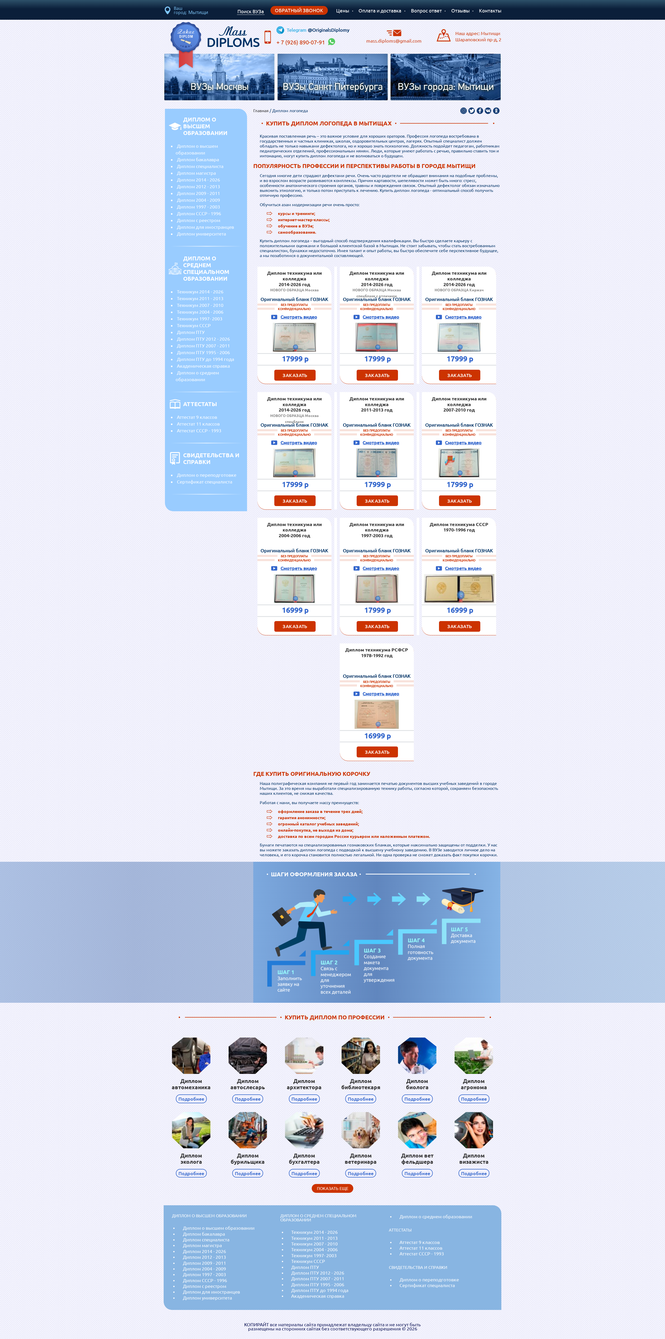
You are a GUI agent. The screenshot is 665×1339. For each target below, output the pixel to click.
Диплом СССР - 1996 (199, 213)
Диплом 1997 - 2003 (198, 206)
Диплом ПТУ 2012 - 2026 (203, 338)
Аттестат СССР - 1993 (199, 430)
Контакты (490, 11)
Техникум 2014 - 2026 (200, 291)
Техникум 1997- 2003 (199, 318)
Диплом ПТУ (191, 332)
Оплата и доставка (379, 11)
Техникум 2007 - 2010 (200, 305)
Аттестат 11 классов (198, 423)
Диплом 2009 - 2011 (198, 193)
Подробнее (191, 1098)
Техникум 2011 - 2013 (200, 298)
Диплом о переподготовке (206, 474)
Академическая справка (203, 365)
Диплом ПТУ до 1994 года (205, 359)
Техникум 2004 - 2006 (200, 311)
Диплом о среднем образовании (197, 376)
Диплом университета (201, 233)
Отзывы (460, 11)
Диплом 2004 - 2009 (198, 200)
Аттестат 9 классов (197, 417)
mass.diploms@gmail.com (394, 40)
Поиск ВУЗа (250, 11)
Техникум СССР (194, 325)
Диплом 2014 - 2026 (198, 179)
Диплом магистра (196, 173)
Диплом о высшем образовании (197, 149)
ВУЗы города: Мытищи (446, 87)
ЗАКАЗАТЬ (295, 375)
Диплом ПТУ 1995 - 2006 (203, 352)
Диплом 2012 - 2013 (198, 186)
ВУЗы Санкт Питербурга (333, 87)
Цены (342, 11)
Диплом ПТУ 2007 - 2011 (203, 345)
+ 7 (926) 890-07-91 (301, 42)
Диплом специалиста (200, 166)
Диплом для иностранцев (205, 227)
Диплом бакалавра (198, 159)
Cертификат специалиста (204, 481)
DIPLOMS (233, 35)
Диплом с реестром (198, 220)
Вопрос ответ (426, 11)
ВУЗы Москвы (219, 87)
